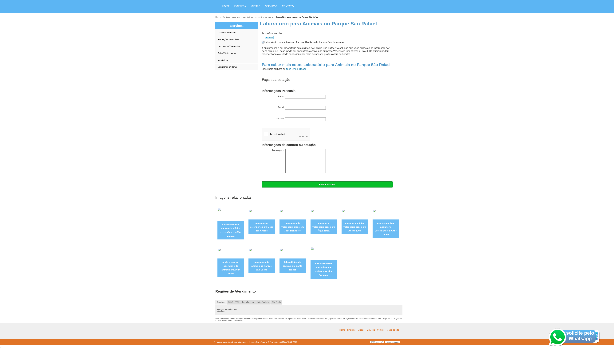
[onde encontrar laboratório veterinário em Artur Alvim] (386, 213)
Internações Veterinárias (228, 39)
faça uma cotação (296, 68)
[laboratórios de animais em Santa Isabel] (292, 253)
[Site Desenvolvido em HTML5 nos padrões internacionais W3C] (377, 342)
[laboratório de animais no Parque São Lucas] (261, 253)
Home (225, 6)
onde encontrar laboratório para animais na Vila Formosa (323, 269)
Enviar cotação (327, 184)
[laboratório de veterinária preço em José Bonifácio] (292, 213)
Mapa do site (393, 330)
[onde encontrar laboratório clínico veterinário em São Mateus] (230, 213)
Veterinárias (223, 60)
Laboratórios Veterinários (229, 46)
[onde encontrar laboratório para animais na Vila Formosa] (324, 253)
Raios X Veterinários (227, 53)
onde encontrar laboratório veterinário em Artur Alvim (385, 229)
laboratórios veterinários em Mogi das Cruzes (261, 227)
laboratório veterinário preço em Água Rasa (323, 227)
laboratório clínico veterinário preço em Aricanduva (354, 227)
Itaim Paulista (248, 302)
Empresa (240, 6)
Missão (255, 6)
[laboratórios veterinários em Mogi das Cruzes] (261, 213)
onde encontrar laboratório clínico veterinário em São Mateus (230, 230)
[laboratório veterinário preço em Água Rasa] (324, 213)
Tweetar (269, 37)
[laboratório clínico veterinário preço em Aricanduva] (355, 213)
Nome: (281, 96)
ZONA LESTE (234, 302)
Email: (281, 107)
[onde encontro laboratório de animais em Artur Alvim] (230, 253)
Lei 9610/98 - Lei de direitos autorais (230, 320)
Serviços (271, 6)
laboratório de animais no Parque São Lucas (261, 266)
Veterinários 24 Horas (227, 67)
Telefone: (279, 118)
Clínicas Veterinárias (227, 32)
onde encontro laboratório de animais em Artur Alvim (230, 268)
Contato (288, 6)
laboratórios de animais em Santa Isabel (292, 266)
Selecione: (221, 302)
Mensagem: (278, 150)
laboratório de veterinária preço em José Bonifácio (292, 227)
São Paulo (276, 302)
